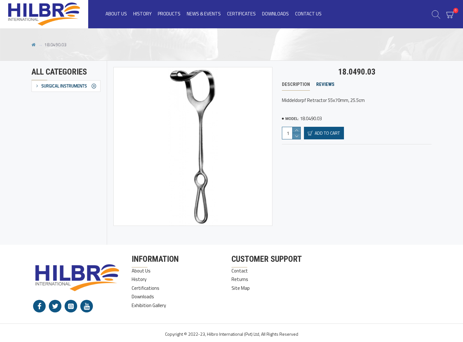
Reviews (325, 84)
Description (296, 84)
